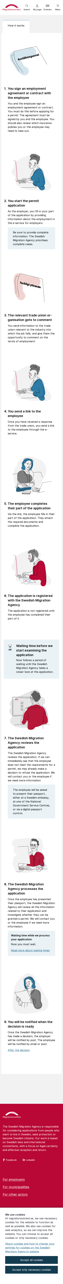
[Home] (11, 1115)
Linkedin (30, 1160)
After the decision (19, 1050)
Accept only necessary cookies (31, 1269)
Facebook (11, 1160)
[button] (27, 7)
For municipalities (16, 1187)
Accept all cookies (31, 1260)
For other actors (15, 1194)
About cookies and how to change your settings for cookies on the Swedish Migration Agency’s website (30, 1247)
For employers (14, 1179)
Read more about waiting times (30, 950)
